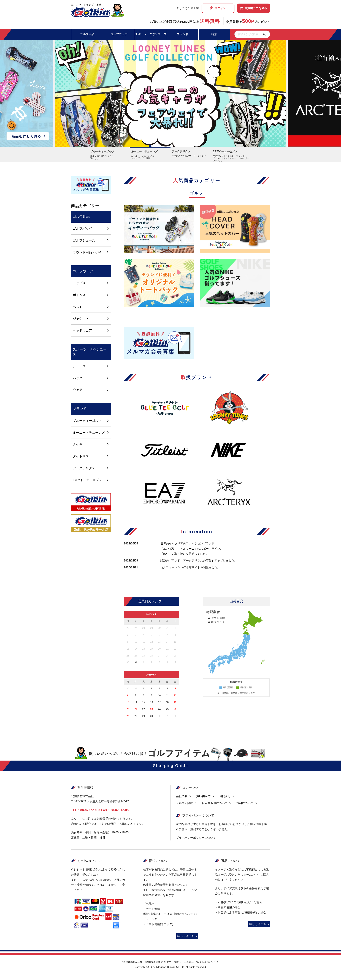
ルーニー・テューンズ (89, 432)
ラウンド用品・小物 (87, 252)
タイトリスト (82, 456)
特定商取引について (215, 803)
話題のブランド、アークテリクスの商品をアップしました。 (198, 560)
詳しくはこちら (187, 935)
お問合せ (225, 796)
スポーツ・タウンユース (150, 34)
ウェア (77, 390)
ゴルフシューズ (84, 240)
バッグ (77, 378)
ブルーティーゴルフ (87, 420)
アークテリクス (84, 468)
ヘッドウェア (82, 330)
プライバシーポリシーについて (196, 837)
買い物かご (203, 796)
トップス (79, 283)
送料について (244, 803)
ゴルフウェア (119, 34)
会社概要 (181, 796)
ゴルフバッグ (82, 228)
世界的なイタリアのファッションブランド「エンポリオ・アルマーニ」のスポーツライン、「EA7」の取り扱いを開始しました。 (191, 548)
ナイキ (77, 444)
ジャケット (81, 318)
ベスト (77, 307)
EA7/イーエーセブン (87, 480)
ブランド (182, 34)
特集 (214, 34)
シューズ (79, 366)
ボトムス (79, 295)
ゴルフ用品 (87, 34)
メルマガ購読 (184, 803)
